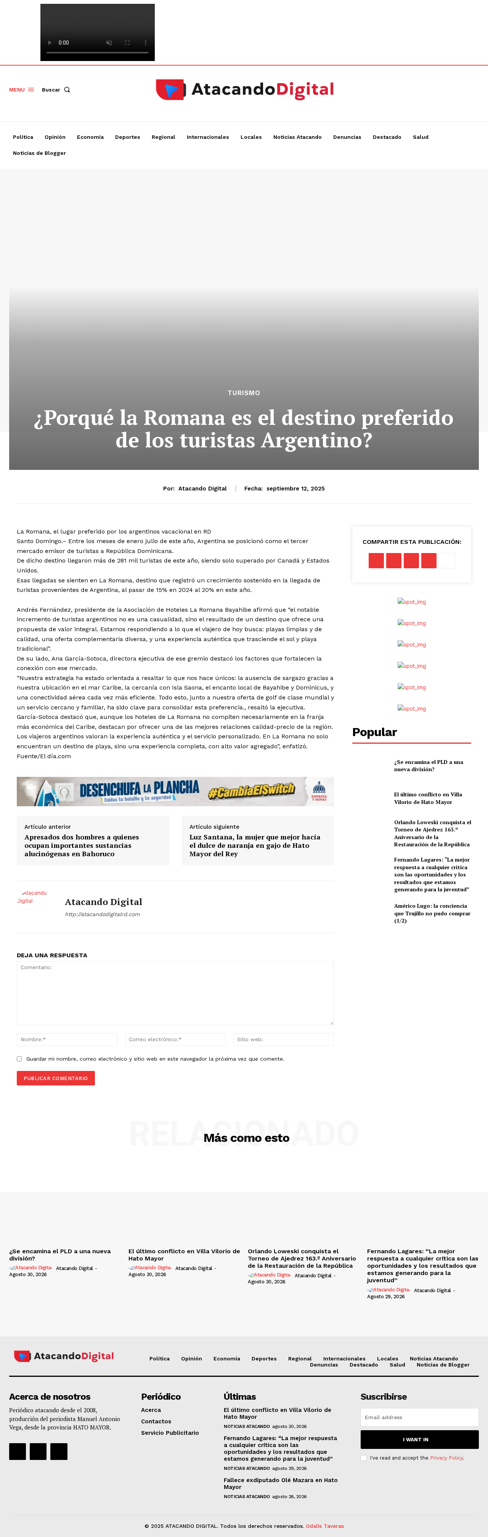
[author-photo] (32, 1268)
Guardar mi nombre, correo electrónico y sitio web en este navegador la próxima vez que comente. (155, 1059)
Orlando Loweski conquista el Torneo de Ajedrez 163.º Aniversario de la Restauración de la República (432, 833)
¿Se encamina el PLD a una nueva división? (428, 765)
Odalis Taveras (325, 1526)
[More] (447, 560)
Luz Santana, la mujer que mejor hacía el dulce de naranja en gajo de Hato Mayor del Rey (255, 845)
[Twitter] (413, 89)
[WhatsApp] (429, 560)
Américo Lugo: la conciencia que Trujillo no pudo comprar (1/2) (432, 913)
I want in (416, 1439)
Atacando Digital (202, 488)
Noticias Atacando (247, 1426)
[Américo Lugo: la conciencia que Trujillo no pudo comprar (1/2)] (370, 913)
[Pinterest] (411, 560)
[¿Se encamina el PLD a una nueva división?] (370, 765)
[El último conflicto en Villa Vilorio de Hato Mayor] (370, 798)
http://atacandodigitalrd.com (102, 914)
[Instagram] (399, 89)
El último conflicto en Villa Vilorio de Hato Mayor (428, 798)
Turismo (244, 393)
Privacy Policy (446, 1458)
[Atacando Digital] (35, 907)
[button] (57, 90)
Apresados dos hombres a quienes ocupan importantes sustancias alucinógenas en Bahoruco (81, 845)
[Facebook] (385, 89)
